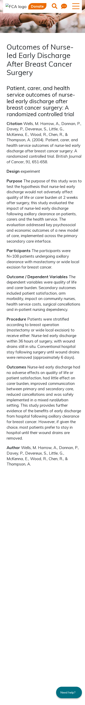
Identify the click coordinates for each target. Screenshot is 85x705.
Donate (37, 6)
